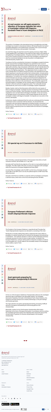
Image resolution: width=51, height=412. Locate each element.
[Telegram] (14, 398)
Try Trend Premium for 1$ (14, 118)
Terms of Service (30, 385)
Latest (3, 371)
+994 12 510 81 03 (5, 363)
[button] (2, 15)
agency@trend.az (5, 365)
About (28, 371)
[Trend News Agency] (5, 353)
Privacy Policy (29, 387)
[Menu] (48, 9)
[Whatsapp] (3, 398)
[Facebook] (6, 398)
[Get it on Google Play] (14, 404)
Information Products (6, 387)
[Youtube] (11, 398)
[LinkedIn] (17, 398)
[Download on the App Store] (6, 404)
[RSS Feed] (20, 398)
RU (48, 409)
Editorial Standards (30, 377)
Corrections (29, 379)
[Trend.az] (6, 9)
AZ (45, 409)
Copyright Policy (30, 389)
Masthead (29, 373)
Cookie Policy (29, 390)
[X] (8, 398)
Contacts (28, 375)
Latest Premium (5, 373)
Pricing (3, 385)
